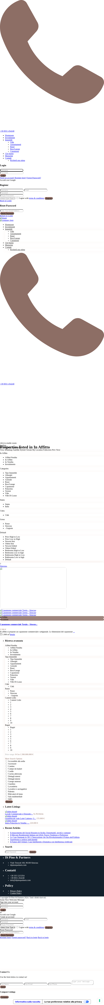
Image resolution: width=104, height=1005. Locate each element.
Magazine (9, 156)
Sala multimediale (15, 797)
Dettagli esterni (14, 776)
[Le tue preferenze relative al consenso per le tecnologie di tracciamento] (99, 1000)
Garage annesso (14, 781)
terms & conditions (36, 198)
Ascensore (12, 764)
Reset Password (7, 213)
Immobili (8, 140)
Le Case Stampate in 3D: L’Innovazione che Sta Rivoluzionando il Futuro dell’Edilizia (45, 837)
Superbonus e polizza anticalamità (23, 839)
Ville (12, 142)
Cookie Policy (16, 893)
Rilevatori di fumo (15, 794)
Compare (4, 997)
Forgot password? (19, 937)
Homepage (9, 135)
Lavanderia (12, 786)
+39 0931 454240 (7, 131)
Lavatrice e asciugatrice (17, 789)
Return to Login (6, 216)
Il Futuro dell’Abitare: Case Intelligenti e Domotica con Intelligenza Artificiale (41, 842)
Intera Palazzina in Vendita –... (17, 823)
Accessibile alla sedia (16, 761)
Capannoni (14, 151)
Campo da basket (15, 769)
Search (32, 852)
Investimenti (10, 138)
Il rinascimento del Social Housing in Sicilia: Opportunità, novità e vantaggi (40, 833)
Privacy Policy (16, 891)
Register (49, 198)
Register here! (5, 937)
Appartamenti (15, 144)
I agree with (31, 198)
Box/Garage (15, 149)
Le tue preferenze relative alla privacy (63, 1001)
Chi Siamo (9, 154)
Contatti (8, 158)
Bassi (12, 147)
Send (3, 987)
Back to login (32, 937)
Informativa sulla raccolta (27, 1001)
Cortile (11, 771)
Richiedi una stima (17, 160)
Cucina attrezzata (15, 774)
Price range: (10, 754)
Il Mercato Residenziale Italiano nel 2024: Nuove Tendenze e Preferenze (39, 835)
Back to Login (6, 201)
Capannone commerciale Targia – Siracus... (18, 624)
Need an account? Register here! (13, 178)
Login (3, 175)
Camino (11, 766)
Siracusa (3, 566)
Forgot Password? (34, 178)
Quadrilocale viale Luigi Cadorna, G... (20, 818)
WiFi (10, 799)
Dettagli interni (14, 779)
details (12, 634)
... (74, 632)
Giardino (11, 784)
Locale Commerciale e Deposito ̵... (19, 814)
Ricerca (9, 802)
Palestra (11, 791)
